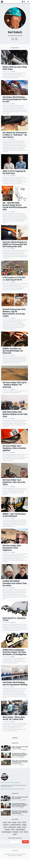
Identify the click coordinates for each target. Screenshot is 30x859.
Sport (19, 822)
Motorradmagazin (12, 855)
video (13, 829)
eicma (24, 827)
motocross (6, 824)
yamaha (19, 827)
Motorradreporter (24, 749)
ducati (15, 834)
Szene (5, 827)
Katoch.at (24, 854)
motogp (14, 822)
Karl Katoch (13, 71)
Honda (26, 831)
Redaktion (19, 855)
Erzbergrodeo (12, 827)
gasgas (24, 824)
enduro (24, 822)
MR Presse (22, 757)
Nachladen (15, 737)
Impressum (18, 854)
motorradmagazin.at (7, 831)
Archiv (5, 822)
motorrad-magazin (21, 829)
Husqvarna (16, 831)
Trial (22, 831)
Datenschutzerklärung (10, 854)
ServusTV (7, 829)
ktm (10, 822)
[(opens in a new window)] (13, 39)
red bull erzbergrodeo (16, 824)
